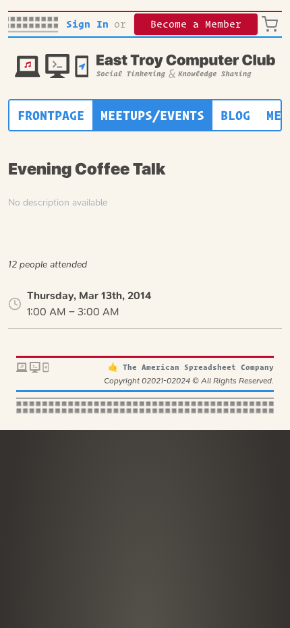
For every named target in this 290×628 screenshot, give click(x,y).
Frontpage (51, 115)
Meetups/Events (152, 115)
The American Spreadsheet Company (198, 367)
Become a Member (195, 24)
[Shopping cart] (272, 24)
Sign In (87, 24)
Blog (235, 115)
